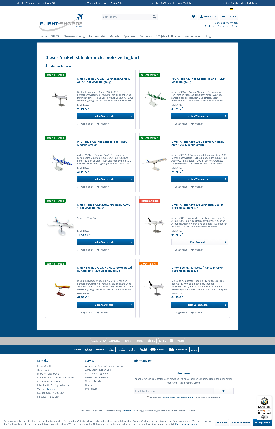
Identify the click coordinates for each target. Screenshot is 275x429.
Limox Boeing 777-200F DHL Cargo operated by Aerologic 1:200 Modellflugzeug (104, 269)
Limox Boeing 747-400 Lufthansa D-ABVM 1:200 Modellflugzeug (197, 269)
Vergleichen (86, 123)
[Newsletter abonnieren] (224, 391)
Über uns (90, 385)
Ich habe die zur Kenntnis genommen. (185, 397)
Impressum (91, 388)
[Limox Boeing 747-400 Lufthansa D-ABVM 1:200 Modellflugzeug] (154, 288)
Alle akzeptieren (241, 422)
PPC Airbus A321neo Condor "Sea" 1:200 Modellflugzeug (102, 143)
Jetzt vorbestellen (198, 304)
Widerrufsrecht (93, 381)
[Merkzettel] (193, 17)
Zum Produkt (197, 242)
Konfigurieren (262, 422)
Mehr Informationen (186, 424)
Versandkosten (130, 410)
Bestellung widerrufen (226, 22)
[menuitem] (130, 17)
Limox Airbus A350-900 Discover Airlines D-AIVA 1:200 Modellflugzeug (198, 143)
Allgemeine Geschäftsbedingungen (104, 366)
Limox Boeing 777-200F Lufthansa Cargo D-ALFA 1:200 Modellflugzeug (104, 80)
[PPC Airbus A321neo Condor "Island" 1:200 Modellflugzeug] (154, 99)
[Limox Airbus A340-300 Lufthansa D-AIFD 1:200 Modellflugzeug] (154, 225)
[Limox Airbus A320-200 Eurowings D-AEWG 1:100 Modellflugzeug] (60, 225)
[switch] (264, 417)
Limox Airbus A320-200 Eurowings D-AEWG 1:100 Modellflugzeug (103, 206)
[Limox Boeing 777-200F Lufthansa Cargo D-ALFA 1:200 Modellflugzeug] (60, 99)
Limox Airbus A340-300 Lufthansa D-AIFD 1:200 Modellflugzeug (197, 206)
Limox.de (52, 389)
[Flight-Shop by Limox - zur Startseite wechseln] (61, 23)
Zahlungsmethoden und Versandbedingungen (98, 371)
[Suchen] (154, 17)
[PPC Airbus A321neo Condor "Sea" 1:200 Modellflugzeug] (60, 162)
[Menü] (270, 397)
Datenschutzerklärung (227, 26)
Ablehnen (221, 422)
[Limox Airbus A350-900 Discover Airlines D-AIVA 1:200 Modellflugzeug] (154, 162)
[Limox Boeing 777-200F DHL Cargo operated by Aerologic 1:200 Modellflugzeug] (60, 288)
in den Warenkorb (104, 116)
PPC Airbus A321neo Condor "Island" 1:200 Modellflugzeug (198, 80)
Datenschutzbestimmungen (178, 397)
